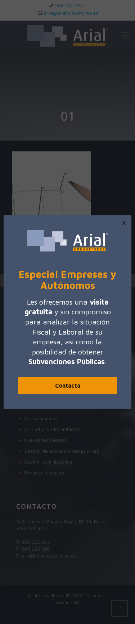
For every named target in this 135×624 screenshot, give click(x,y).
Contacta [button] (67, 385)
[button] (124, 223)
